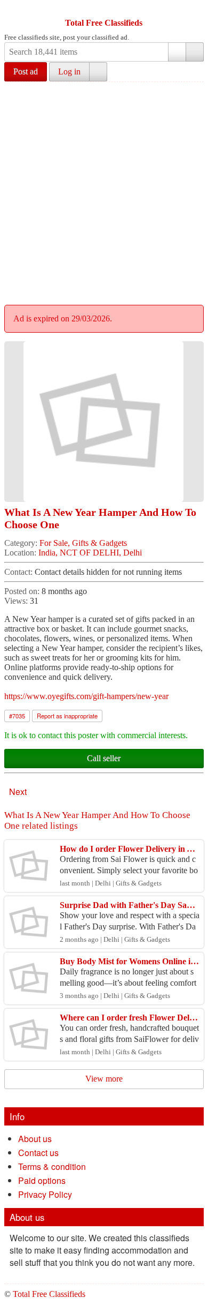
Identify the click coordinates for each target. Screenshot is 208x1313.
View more (104, 1078)
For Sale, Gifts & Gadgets (83, 542)
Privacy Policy (45, 1194)
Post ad (25, 71)
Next (18, 791)
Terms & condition (52, 1166)
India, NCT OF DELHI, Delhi (90, 552)
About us (35, 1138)
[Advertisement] (104, 191)
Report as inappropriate (67, 715)
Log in (69, 71)
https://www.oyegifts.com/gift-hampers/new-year (86, 696)
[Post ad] (34, 9)
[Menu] (13, 9)
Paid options (42, 1180)
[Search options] (177, 52)
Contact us (38, 1152)
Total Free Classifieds (103, 22)
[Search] (195, 52)
